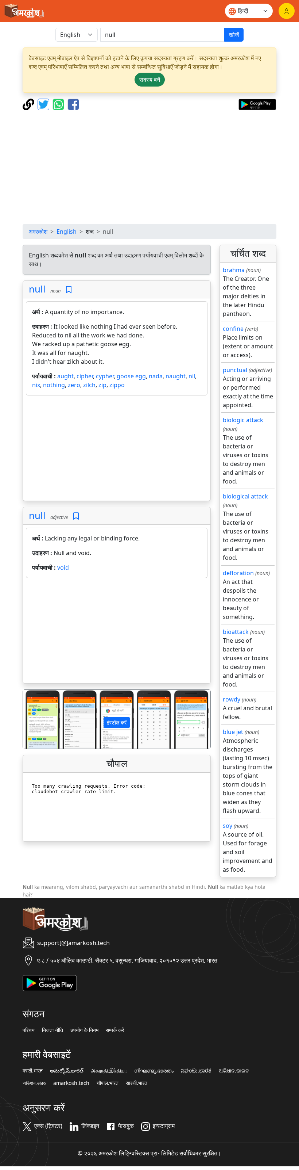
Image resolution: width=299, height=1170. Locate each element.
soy (227, 826)
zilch (89, 385)
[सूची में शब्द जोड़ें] (68, 290)
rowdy (231, 699)
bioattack (236, 632)
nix (36, 385)
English (67, 232)
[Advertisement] (149, 167)
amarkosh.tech (71, 1083)
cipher (85, 376)
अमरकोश (37, 232)
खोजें (234, 35)
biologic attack (243, 420)
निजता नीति (52, 1030)
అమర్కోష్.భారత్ (67, 1070)
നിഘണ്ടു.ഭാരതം (154, 1070)
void (63, 567)
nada (156, 376)
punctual (235, 370)
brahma (234, 270)
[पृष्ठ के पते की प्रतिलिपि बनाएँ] (29, 104)
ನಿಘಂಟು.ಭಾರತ (196, 1070)
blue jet (233, 732)
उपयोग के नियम (84, 1030)
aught (65, 376)
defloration (238, 573)
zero (74, 385)
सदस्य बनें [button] (149, 80)
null (37, 289)
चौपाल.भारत (108, 1083)
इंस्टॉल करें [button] (117, 722)
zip (102, 385)
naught (176, 376)
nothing (54, 385)
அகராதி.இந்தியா (109, 1070)
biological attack (245, 496)
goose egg (131, 376)
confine (233, 329)
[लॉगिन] (287, 11)
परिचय (29, 1030)
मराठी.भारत (33, 1070)
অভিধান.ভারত (34, 1083)
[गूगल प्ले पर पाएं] (257, 104)
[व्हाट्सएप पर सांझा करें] (59, 104)
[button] (37, 719)
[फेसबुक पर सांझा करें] (73, 104)
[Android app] (50, 982)
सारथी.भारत (136, 1083)
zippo (117, 385)
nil (192, 376)
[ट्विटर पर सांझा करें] (44, 104)
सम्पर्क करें (115, 1030)
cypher (105, 376)
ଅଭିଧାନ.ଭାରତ (234, 1070)
